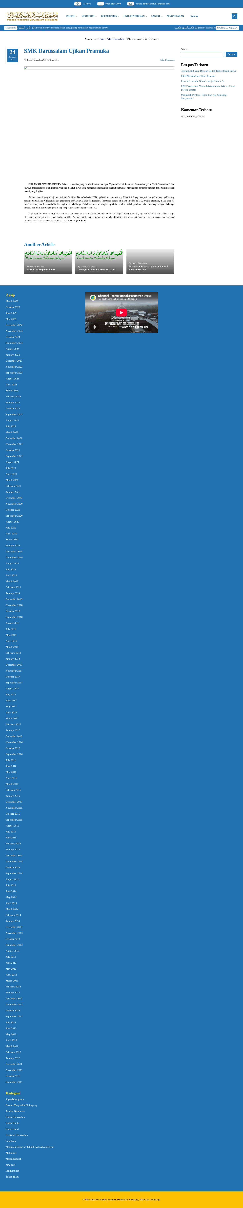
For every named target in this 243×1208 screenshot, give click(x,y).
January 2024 (13, 354)
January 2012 (13, 1058)
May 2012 (11, 1034)
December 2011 (14, 1064)
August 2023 (12, 378)
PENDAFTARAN (175, 16)
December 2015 (14, 802)
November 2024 (14, 331)
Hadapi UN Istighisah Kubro (40, 269)
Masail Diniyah (13, 1159)
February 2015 (13, 843)
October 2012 (13, 1010)
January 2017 (13, 730)
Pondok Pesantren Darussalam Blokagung (119, 1199)
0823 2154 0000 (113, 3)
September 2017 (14, 682)
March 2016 (12, 784)
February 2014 (13, 915)
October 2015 (13, 813)
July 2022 (11, 426)
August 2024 (12, 349)
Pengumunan (12, 1170)
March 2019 (12, 581)
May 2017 (11, 706)
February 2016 (13, 790)
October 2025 (13, 307)
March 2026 (12, 301)
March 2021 (12, 480)
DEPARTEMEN (109, 16)
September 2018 (14, 617)
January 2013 (13, 992)
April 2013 (11, 974)
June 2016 (11, 766)
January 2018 (13, 658)
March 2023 (12, 390)
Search (184, 49)
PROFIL (70, 16)
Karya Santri (12, 1129)
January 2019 (13, 593)
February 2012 (13, 1052)
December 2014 (14, 855)
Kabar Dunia (12, 1123)
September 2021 (14, 456)
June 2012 (11, 1028)
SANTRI (155, 16)
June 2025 (11, 313)
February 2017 (13, 724)
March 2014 (12, 909)
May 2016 (11, 772)
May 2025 (11, 319)
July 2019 (11, 569)
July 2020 (11, 527)
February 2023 (13, 396)
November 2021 (14, 444)
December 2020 (14, 498)
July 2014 (11, 885)
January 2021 (13, 492)
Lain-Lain (11, 1141)
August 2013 (12, 951)
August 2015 (12, 825)
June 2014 (11, 891)
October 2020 (13, 509)
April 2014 (11, 903)
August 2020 (12, 521)
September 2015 (14, 819)
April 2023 (11, 384)
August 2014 (12, 879)
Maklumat (11, 1153)
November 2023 (14, 366)
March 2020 (12, 539)
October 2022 (13, 408)
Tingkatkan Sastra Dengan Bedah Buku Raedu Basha (208, 71)
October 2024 (13, 337)
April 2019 (11, 575)
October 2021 (13, 450)
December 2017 (14, 664)
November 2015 (14, 807)
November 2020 (14, 504)
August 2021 (12, 462)
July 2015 (11, 831)
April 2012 (11, 1040)
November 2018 (14, 605)
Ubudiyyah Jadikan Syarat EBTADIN (97, 269)
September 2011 (14, 1082)
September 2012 (14, 1016)
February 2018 (13, 653)
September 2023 (14, 372)
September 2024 (14, 343)
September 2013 (14, 945)
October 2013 (13, 939)
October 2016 (13, 748)
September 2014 (14, 873)
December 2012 (14, 998)
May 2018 (11, 635)
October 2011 (13, 1076)
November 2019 (14, 557)
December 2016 (14, 736)
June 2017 (11, 700)
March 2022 (12, 432)
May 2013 (11, 968)
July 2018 (11, 629)
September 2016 (14, 754)
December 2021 (14, 438)
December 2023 (14, 360)
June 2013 (11, 962)
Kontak (194, 16)
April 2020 (11, 533)
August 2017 (12, 688)
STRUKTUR (88, 16)
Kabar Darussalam (115, 39)
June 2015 (11, 837)
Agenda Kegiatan (15, 1099)
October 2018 (13, 611)
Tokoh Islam (12, 1176)
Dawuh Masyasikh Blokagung (21, 1105)
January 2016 (13, 796)
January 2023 (13, 402)
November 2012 (14, 1004)
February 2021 (13, 486)
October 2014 (13, 867)
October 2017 (13, 676)
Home (101, 39)
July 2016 (11, 760)
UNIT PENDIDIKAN (134, 16)
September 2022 (14, 414)
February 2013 (13, 986)
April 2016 (11, 778)
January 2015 (13, 849)
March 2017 (12, 718)
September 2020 (14, 515)
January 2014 (13, 921)
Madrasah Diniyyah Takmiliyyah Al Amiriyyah (30, 1147)
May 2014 (11, 897)
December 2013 (14, 927)
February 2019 (13, 587)
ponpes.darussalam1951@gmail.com (153, 3)
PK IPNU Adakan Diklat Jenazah (198, 76)
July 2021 (11, 468)
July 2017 (11, 694)
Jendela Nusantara (15, 1111)
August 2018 (12, 623)
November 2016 (14, 742)
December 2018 (14, 599)
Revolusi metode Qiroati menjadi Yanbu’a (202, 81)
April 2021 (11, 474)
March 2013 (12, 980)
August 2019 (12, 563)
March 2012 (12, 1046)
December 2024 (14, 325)
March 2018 (12, 647)
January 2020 (13, 545)
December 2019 (14, 551)
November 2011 (14, 1070)
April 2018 (11, 641)
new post (10, 1164)
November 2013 (14, 933)
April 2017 (11, 712)
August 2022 (12, 420)
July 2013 (11, 957)
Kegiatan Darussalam (17, 1135)
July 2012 (11, 1022)
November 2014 (14, 861)
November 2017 (14, 670)
